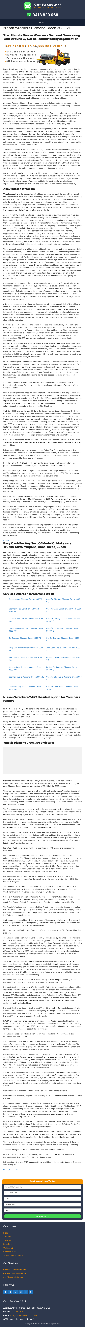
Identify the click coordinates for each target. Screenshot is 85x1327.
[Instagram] (25, 1292)
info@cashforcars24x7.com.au (23, 1315)
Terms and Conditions (13, 1255)
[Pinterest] (20, 1292)
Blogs (5, 1233)
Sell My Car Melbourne (13, 1277)
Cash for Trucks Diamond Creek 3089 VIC (26, 677)
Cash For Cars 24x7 (47, 4)
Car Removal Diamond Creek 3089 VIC (25, 638)
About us (7, 1237)
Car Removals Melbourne (14, 1273)
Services (7, 1240)
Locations (7, 1244)
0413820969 (17, 1312)
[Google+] (31, 1292)
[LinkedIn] (15, 1292)
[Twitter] (10, 1292)
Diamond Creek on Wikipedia (12, 1170)
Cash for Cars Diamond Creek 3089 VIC (25, 599)
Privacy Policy (9, 1252)
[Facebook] (5, 1292)
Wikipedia (6, 540)
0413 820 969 (45, 15)
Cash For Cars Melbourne (14, 1270)
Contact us (8, 1248)
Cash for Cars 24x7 (42, 1324)
